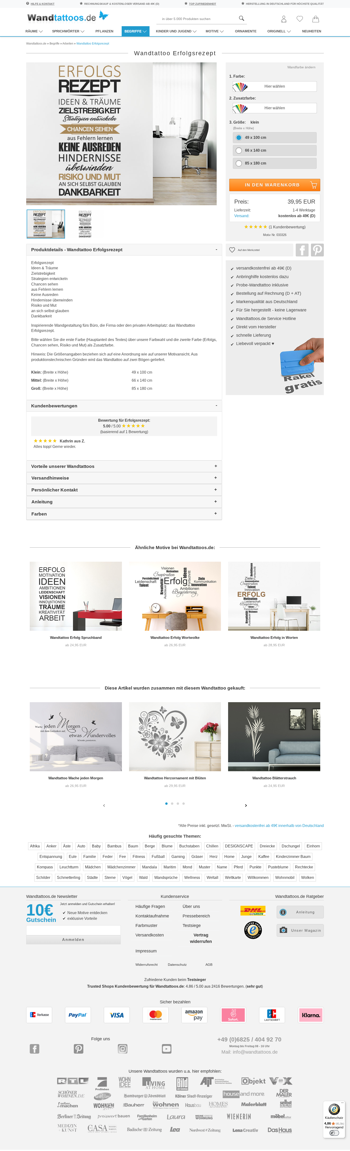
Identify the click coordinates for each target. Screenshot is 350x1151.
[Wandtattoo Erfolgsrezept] (121, 133)
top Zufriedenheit (202, 3)
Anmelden (73, 940)
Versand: (241, 216)
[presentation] (104, 805)
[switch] (334, 1133)
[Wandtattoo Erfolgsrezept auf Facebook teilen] (301, 250)
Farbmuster (146, 925)
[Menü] (342, 1104)
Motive (212, 31)
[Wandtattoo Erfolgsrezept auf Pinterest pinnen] (316, 250)
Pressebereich (196, 916)
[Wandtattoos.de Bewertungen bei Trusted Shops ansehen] (253, 938)
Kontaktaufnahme (152, 916)
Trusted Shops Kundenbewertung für (135, 986)
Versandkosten (149, 935)
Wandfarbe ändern (301, 67)
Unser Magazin (306, 930)
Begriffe (133, 31)
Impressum (146, 951)
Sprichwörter (65, 31)
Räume (31, 31)
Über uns (191, 906)
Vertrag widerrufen (201, 938)
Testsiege (192, 925)
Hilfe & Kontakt (43, 3)
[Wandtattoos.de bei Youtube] (166, 1049)
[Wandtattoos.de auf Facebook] (34, 1049)
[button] (166, 803)
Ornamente (245, 31)
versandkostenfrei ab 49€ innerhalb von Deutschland (279, 826)
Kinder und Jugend (173, 31)
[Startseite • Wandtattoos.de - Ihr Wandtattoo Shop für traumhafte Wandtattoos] (68, 17)
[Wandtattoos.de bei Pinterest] (78, 1049)
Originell (276, 31)
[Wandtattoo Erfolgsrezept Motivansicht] (85, 224)
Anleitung (305, 912)
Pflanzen (104, 31)
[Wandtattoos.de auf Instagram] (122, 1049)
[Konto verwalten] (284, 19)
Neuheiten (311, 31)
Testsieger (196, 980)
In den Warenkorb (272, 184)
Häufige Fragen (150, 906)
